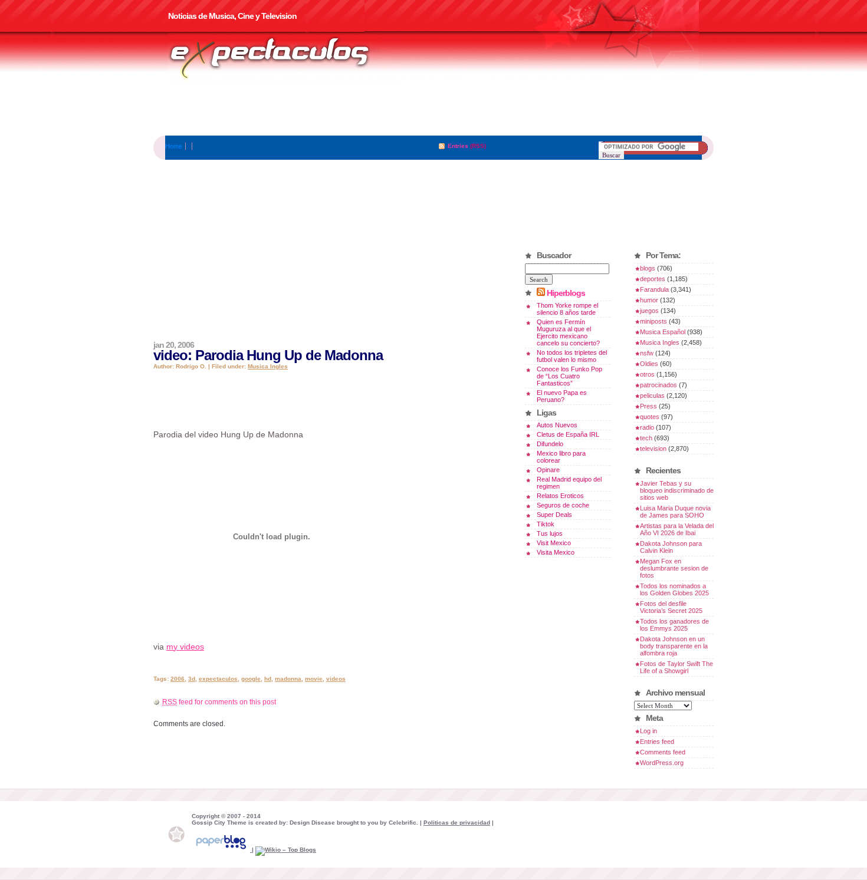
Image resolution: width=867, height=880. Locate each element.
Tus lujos (550, 533)
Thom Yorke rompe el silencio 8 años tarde (567, 309)
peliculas (652, 395)
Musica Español (662, 331)
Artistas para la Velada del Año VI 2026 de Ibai (677, 529)
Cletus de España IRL (568, 434)
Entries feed (657, 741)
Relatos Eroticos (560, 495)
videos (336, 678)
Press (648, 406)
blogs (647, 268)
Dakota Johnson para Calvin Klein (671, 547)
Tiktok (545, 524)
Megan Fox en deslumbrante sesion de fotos (674, 568)
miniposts (653, 321)
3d (191, 678)
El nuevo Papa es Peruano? (562, 396)
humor (649, 300)
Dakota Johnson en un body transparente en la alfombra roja (674, 646)
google (251, 678)
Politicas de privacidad (456, 822)
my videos (185, 646)
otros (647, 374)
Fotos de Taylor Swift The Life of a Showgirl (676, 667)
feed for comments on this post (219, 702)
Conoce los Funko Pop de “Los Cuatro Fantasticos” (569, 376)
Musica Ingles (268, 366)
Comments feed (662, 752)
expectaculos (218, 678)
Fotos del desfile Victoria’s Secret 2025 (671, 607)
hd (267, 678)
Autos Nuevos (557, 425)
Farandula (654, 289)
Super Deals (554, 514)
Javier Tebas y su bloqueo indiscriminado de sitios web (677, 490)
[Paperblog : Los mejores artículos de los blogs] (222, 849)
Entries (458, 146)
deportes (652, 278)
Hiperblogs (566, 293)
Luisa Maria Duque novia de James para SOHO (675, 512)
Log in (648, 730)
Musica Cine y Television (285, 58)
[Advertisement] (433, 109)
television (653, 448)
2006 (177, 678)
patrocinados (658, 384)
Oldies (649, 363)
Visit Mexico (554, 542)
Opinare (548, 469)
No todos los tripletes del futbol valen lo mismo (572, 356)
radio (647, 427)
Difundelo (550, 443)
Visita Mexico (555, 552)
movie (314, 678)
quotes (649, 416)
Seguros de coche (563, 505)
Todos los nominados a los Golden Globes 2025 (674, 589)
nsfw (646, 353)
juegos (649, 310)
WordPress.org (662, 762)
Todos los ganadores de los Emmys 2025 (674, 625)
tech (646, 437)
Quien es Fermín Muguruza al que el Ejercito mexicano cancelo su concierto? (568, 332)
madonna (288, 678)
